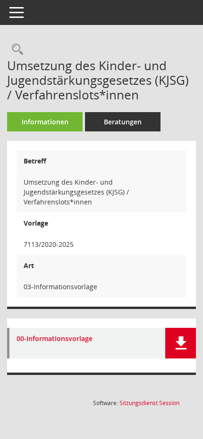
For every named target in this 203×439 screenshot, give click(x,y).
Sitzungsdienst (149, 403)
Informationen (45, 121)
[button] (180, 343)
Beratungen (123, 121)
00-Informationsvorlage (55, 339)
